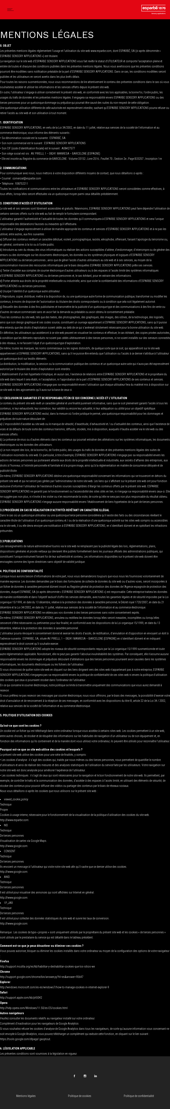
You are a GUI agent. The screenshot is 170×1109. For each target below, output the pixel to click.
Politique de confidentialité (139, 1096)
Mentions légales (26, 1096)
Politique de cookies (79, 1096)
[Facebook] (74, 1076)
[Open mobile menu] (11, 9)
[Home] (153, 14)
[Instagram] (85, 1076)
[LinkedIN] (95, 1076)
